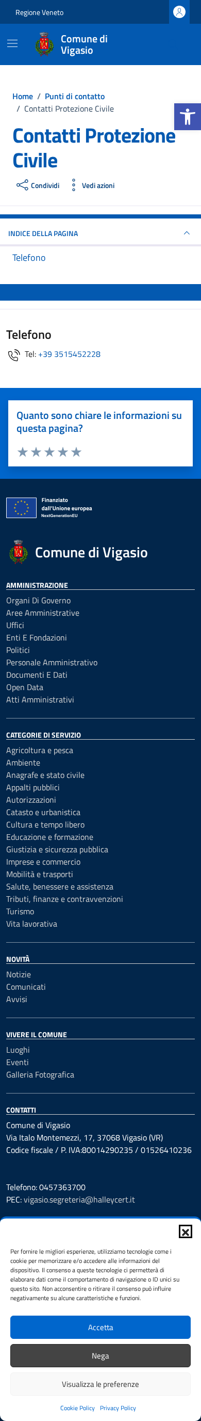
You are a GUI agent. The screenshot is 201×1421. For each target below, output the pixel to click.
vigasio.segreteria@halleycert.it (79, 1199)
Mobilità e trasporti (39, 874)
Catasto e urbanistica (43, 812)
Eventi (17, 1062)
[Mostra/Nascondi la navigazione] (12, 43)
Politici (18, 650)
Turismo (20, 911)
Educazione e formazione (49, 837)
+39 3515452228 (69, 354)
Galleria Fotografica (40, 1074)
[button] (187, 116)
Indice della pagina (43, 233)
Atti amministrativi (40, 699)
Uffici (15, 625)
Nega (100, 1356)
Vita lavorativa (31, 923)
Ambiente (23, 762)
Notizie (18, 974)
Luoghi (18, 1049)
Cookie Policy (77, 1408)
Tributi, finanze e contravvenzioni (64, 899)
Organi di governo (38, 600)
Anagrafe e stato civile (45, 775)
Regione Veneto (39, 12)
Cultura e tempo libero (45, 824)
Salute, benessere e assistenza (59, 886)
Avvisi (16, 999)
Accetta (100, 1327)
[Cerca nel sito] (173, 44)
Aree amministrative (42, 612)
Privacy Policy (118, 1408)
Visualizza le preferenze (100, 1384)
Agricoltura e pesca (39, 750)
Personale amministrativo (51, 662)
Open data (24, 687)
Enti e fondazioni (36, 637)
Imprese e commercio (43, 861)
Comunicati (26, 986)
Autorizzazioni (31, 799)
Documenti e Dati (37, 674)
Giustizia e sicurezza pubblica (57, 849)
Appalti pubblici (33, 787)
